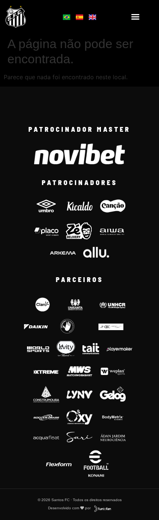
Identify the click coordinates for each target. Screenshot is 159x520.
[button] (135, 16)
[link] (27, 17)
